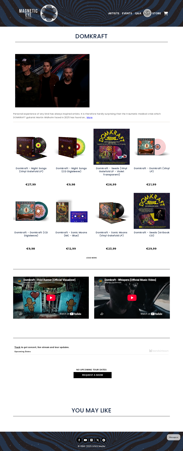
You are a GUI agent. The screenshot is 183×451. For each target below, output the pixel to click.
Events (127, 13)
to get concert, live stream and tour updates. (41, 347)
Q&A (138, 13)
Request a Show (92, 375)
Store (156, 13)
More (89, 117)
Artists (113, 13)
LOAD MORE (91, 258)
